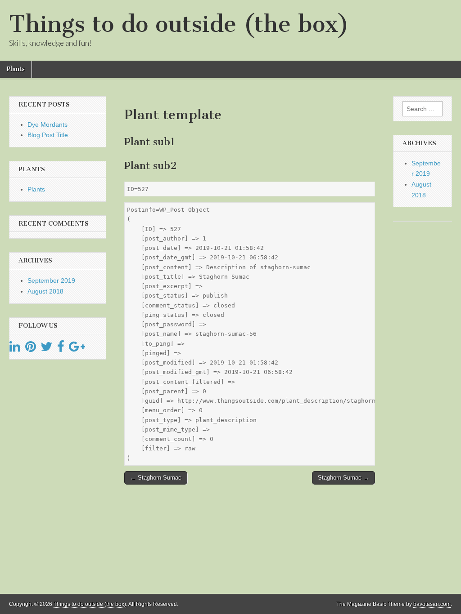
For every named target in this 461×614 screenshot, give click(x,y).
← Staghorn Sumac (155, 477)
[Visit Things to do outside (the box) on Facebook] (60, 348)
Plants (16, 69)
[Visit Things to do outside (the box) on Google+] (77, 348)
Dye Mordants (47, 124)
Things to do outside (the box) (179, 24)
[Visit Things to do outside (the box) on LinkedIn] (14, 348)
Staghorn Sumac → (343, 477)
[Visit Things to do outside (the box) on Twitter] (46, 348)
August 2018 (45, 291)
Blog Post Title (47, 134)
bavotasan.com (432, 604)
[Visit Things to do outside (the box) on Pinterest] (30, 348)
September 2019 (51, 280)
